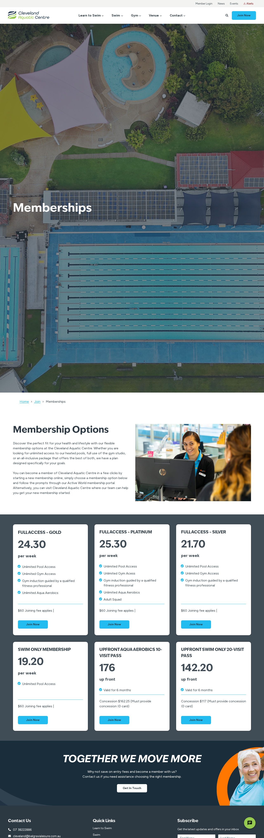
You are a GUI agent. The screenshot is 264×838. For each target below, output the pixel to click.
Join (37, 402)
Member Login (204, 3)
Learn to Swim (102, 828)
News (221, 3)
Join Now (244, 15)
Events (234, 3)
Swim (96, 835)
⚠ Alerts (248, 3)
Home (24, 402)
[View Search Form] (227, 15)
